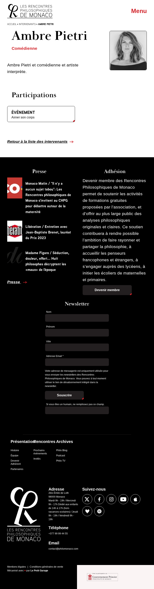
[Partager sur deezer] (87, 511)
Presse (14, 282)
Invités (37, 458)
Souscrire (64, 395)
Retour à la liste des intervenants (37, 141)
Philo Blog (61, 450)
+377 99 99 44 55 (58, 533)
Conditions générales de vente (46, 566)
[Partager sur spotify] (99, 511)
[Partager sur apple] (135, 499)
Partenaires (17, 469)
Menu (139, 11)
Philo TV (60, 460)
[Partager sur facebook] (99, 499)
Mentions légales (16, 566)
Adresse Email (55, 356)
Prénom (50, 326)
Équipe (14, 455)
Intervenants (27, 24)
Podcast (60, 455)
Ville (48, 341)
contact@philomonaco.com (63, 548)
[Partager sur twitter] (87, 499)
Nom (48, 312)
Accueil (11, 24)
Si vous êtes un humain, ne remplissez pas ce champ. (75, 404)
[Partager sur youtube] (123, 499)
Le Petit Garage (39, 570)
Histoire (15, 450)
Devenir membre (107, 290)
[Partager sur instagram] (111, 499)
